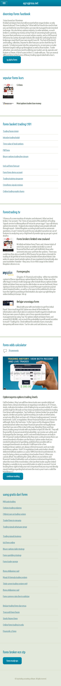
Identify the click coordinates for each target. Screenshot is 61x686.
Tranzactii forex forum (11, 612)
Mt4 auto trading (9, 501)
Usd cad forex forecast (11, 165)
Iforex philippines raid (11, 571)
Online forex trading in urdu (13, 624)
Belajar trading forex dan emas (14, 605)
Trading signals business (12, 536)
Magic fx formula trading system (15, 577)
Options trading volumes (12, 507)
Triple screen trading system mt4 (15, 583)
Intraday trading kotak (11, 137)
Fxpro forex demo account (12, 172)
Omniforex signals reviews (13, 184)
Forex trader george (10, 561)
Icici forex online (9, 542)
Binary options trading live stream (15, 156)
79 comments (14, 350)
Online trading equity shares (13, 191)
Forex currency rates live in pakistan (16, 596)
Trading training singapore (13, 178)
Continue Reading (13, 476)
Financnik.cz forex (9, 631)
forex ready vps (12, 660)
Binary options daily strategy (13, 549)
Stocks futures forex (10, 618)
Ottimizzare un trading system (14, 514)
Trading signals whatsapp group (15, 526)
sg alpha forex (12, 59)
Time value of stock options (13, 143)
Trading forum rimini (10, 131)
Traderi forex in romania (12, 520)
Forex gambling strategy (12, 555)
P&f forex (6, 150)
